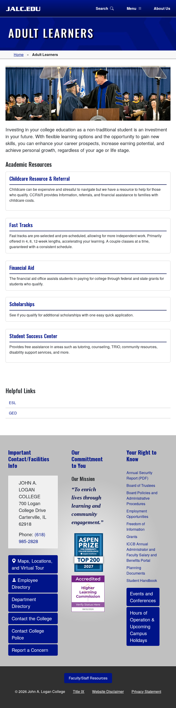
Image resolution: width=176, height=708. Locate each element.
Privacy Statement (146, 691)
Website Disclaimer (108, 691)
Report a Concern (30, 650)
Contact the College (32, 618)
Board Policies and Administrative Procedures (141, 498)
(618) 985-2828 (32, 537)
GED (13, 413)
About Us (162, 8)
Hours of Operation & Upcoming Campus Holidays (142, 626)
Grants (131, 536)
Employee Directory (25, 583)
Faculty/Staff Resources (88, 678)
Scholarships (22, 304)
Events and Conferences (143, 597)
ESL (12, 402)
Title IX (78, 691)
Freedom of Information (135, 526)
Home (19, 54)
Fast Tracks (21, 225)
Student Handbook (141, 580)
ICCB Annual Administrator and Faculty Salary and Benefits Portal (141, 552)
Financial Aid (21, 267)
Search (102, 8)
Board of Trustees (140, 485)
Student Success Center (33, 336)
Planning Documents (135, 570)
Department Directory (24, 602)
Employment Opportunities (137, 513)
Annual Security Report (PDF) (139, 475)
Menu (131, 8)
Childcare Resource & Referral (39, 178)
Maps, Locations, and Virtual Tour (32, 564)
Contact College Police (28, 634)
